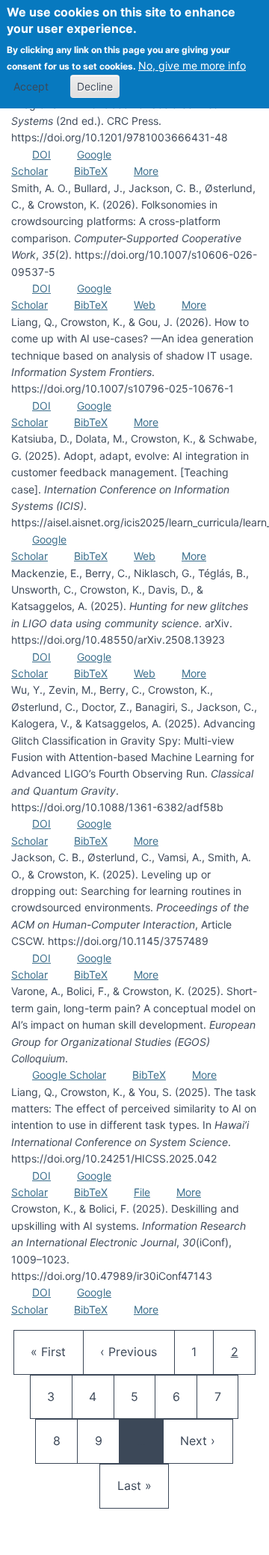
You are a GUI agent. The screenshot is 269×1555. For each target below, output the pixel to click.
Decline (95, 86)
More (146, 170)
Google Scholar (69, 1074)
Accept (31, 86)
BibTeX (91, 170)
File (142, 1192)
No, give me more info (192, 65)
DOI (41, 154)
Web (144, 304)
